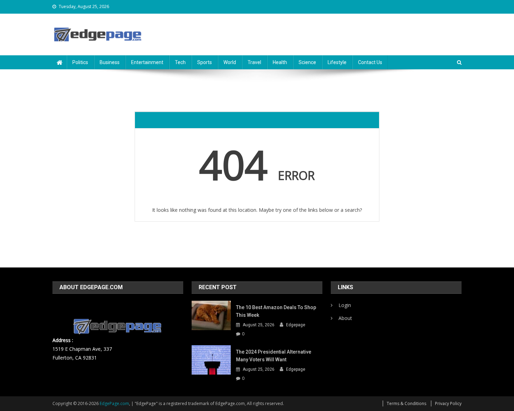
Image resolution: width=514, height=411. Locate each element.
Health (280, 62)
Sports (204, 62)
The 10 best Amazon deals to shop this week (276, 311)
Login (344, 305)
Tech (180, 62)
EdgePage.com (114, 403)
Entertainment (147, 62)
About (345, 318)
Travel (254, 62)
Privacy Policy (448, 403)
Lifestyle (337, 62)
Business (110, 62)
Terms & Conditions (406, 403)
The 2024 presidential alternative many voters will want (273, 355)
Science (307, 62)
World (229, 62)
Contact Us (370, 62)
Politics (80, 62)
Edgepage (295, 324)
